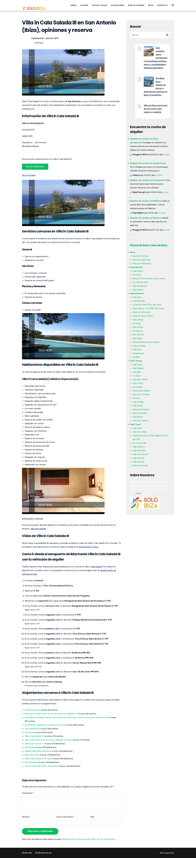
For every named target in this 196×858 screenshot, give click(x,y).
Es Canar (137, 323)
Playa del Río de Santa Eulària (146, 342)
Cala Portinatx (139, 450)
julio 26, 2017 (52, 38)
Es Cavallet (138, 387)
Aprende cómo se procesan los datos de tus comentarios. (89, 839)
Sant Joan (135, 424)
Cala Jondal (138, 402)
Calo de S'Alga (139, 346)
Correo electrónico (65, 817)
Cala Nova (137, 349)
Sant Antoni (136, 267)
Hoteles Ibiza (117, 5)
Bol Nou (136, 398)
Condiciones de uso (43, 853)
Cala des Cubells (140, 379)
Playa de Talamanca (142, 263)
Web (92, 817)
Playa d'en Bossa (140, 256)
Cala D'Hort (138, 383)
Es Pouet (137, 275)
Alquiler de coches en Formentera (147, 180)
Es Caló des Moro (141, 282)
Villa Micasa (30, 747)
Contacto (162, 5)
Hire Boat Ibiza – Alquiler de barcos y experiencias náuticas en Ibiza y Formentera (155, 86)
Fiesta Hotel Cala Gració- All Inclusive (42, 766)
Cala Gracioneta (140, 286)
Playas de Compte (141, 409)
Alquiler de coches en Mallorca (146, 201)
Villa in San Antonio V (34, 743)
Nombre (26, 817)
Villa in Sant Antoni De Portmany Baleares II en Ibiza (48, 740)
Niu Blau (136, 357)
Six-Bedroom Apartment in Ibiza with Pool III (45, 725)
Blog (150, 5)
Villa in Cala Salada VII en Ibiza (38, 758)
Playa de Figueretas (142, 260)
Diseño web (27, 853)
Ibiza (132, 252)
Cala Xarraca (138, 462)
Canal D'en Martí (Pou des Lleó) (147, 304)
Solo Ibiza (39, 43)
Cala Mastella (139, 301)
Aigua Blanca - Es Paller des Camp (148, 308)
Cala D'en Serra (139, 432)
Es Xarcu (137, 376)
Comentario (28, 793)
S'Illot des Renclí (140, 465)
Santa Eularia (137, 293)
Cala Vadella (138, 368)
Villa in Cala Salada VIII (35, 736)
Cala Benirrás (139, 458)
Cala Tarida (138, 405)
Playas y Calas (99, 5)
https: (138, 493)
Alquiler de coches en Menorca (146, 218)
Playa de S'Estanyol (142, 312)
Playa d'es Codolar (141, 394)
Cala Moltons (139, 447)
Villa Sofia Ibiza (31, 762)
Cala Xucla (137, 428)
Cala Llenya (138, 327)
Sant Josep (136, 361)
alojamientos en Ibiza (88, 547)
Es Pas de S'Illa (139, 443)
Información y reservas (32, 518)
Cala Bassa (138, 417)
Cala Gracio (138, 271)
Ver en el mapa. (29, 175)
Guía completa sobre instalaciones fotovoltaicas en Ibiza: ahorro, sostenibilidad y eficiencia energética (155, 58)
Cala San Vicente (140, 454)
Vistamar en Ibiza (33, 710)
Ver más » (158, 175)
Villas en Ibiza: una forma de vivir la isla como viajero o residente (155, 108)
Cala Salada (96, 566)
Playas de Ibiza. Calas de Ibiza (148, 245)
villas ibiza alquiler (38, 529)
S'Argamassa (138, 353)
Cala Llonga (138, 319)
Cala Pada (137, 338)
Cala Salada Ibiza (32, 728)
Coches (84, 5)
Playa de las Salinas (141, 391)
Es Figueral (138, 331)
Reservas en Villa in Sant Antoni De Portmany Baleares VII (51, 714)
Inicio (73, 5)
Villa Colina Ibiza (32, 755)
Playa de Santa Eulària (143, 316)
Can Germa (30, 732)
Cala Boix (137, 297)
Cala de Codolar (140, 413)
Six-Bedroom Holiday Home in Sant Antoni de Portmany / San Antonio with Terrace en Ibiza (67, 717)
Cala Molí (137, 372)
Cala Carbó (138, 364)
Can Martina (138, 334)
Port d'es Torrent (141, 420)
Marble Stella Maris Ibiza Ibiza (38, 751)
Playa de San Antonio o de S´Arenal (149, 278)
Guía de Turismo (136, 5)
